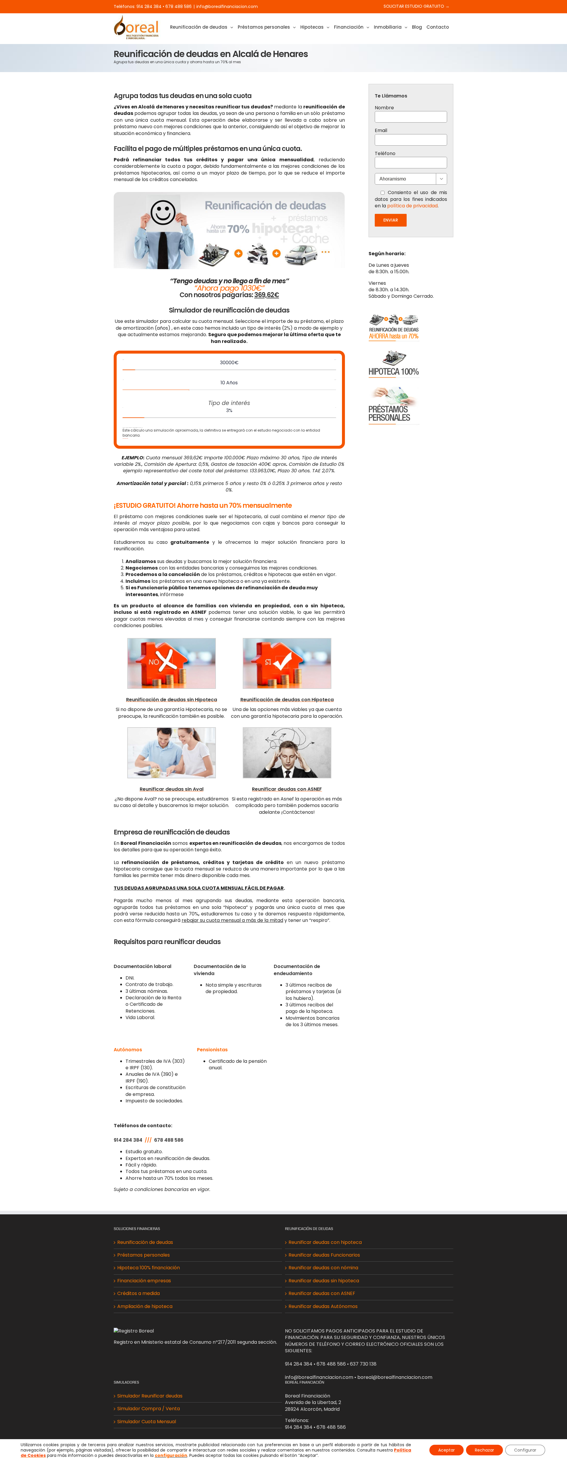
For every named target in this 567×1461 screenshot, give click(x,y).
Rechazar (484, 1450)
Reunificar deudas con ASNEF (322, 1293)
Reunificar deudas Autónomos (323, 1306)
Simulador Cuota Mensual (146, 1421)
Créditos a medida (138, 1293)
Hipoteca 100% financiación (148, 1268)
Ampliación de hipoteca (144, 1306)
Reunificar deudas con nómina (323, 1268)
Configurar (525, 1450)
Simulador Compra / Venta (148, 1408)
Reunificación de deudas (145, 1242)
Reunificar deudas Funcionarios (324, 1255)
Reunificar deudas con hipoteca (325, 1242)
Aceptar (446, 1450)
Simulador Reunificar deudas (150, 1396)
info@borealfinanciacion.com (227, 6)
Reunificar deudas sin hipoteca (324, 1281)
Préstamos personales (143, 1255)
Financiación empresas (144, 1281)
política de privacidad (412, 205)
